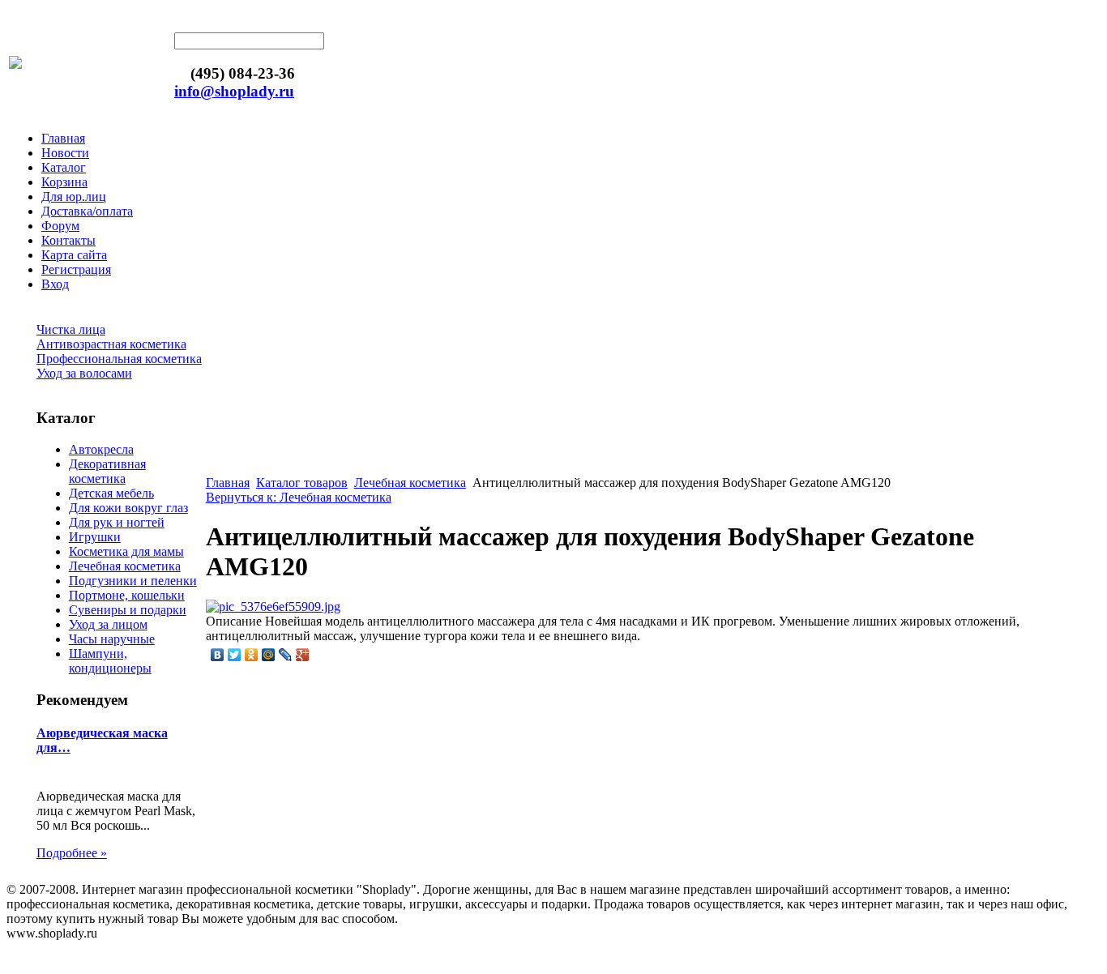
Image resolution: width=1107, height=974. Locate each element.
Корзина (64, 182)
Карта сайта (74, 255)
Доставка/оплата (87, 211)
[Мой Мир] (268, 654)
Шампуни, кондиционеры (110, 661)
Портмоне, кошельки (127, 595)
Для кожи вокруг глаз (128, 508)
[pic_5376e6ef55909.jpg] (273, 606)
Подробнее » (71, 853)
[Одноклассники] (251, 654)
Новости (65, 153)
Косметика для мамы (126, 551)
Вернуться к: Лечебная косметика (298, 497)
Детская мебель (111, 493)
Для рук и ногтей (117, 522)
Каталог (63, 167)
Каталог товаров (302, 482)
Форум (60, 226)
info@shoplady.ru (234, 91)
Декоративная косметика (107, 471)
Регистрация (76, 269)
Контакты (68, 240)
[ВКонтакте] (217, 654)
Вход (55, 284)
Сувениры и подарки (127, 610)
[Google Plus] (302, 654)
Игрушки (95, 537)
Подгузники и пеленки (133, 580)
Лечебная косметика (125, 566)
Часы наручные (112, 639)
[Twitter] (234, 654)
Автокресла (101, 449)
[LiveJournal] (285, 654)
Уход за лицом (108, 624)
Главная (63, 138)
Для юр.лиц (73, 196)
